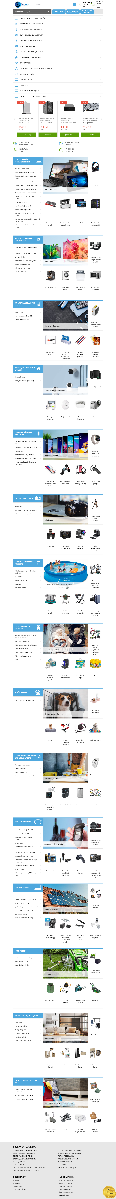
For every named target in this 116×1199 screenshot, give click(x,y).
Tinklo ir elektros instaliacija (24, 918)
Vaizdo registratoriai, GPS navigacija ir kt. (27, 874)
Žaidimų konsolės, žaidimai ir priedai (24, 226)
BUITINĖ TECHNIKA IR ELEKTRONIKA (70, 1150)
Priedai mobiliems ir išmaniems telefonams (25, 463)
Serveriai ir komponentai (23, 210)
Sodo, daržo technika (22, 965)
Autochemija (19, 843)
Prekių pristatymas (65, 1186)
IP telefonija (19, 451)
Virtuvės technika (20, 272)
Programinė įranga (21, 202)
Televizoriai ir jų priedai (22, 268)
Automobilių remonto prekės (24, 866)
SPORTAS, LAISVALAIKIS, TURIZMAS (24, 1159)
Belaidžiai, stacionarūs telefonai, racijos (25, 443)
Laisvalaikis (18, 577)
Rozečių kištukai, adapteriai (24, 910)
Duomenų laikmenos (22, 169)
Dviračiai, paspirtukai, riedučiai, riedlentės (25, 572)
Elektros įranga (20, 869)
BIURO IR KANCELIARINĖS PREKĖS (24, 1153)
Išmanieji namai (20, 377)
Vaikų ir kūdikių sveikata (23, 656)
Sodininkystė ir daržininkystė (24, 958)
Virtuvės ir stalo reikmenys (24, 1099)
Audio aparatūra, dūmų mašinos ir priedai (26, 249)
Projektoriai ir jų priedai (23, 206)
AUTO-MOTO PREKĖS (65, 1162)
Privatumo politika (19, 1189)
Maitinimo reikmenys (22, 641)
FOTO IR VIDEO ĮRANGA (66, 1156)
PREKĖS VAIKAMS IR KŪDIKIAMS (68, 1159)
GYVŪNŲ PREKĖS (19, 1162)
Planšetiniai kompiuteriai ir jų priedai (25, 197)
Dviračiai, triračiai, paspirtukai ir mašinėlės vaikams (25, 637)
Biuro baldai (19, 1022)
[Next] (101, 119)
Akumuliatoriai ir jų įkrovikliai (24, 830)
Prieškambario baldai (22, 1033)
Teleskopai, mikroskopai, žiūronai (26, 510)
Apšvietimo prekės (21, 896)
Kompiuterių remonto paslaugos (26, 189)
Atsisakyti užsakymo (65, 1195)
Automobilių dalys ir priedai (24, 856)
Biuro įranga (19, 312)
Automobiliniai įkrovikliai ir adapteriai (24, 848)
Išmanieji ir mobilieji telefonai (25, 455)
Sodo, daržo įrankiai (21, 961)
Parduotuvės (17, 1186)
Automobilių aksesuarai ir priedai (26, 852)
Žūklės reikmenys (20, 588)
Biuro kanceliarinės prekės (24, 316)
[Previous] (14, 119)
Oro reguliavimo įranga (22, 765)
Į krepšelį (27, 134)
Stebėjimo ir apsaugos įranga (25, 381)
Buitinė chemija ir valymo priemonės (23, 1091)
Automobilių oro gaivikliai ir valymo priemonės (27, 861)
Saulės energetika (21, 914)
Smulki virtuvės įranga (22, 264)
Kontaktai (16, 1183)
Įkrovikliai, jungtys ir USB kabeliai (26, 447)
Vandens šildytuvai (21, 772)
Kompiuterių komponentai (24, 182)
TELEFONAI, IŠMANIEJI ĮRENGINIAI (24, 1156)
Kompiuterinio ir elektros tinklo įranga (25, 177)
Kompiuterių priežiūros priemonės (26, 186)
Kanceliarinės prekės (22, 320)
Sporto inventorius (21, 580)
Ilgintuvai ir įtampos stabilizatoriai (26, 907)
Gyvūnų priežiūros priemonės (25, 701)
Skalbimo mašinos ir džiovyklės (25, 261)
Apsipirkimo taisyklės (66, 1180)
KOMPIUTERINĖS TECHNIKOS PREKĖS (25, 1150)
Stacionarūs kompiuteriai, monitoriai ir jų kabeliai (27, 220)
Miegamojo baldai (21, 1026)
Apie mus (16, 1180)
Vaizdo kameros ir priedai (23, 514)
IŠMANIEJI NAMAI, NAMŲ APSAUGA (69, 1153)
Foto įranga (18, 507)
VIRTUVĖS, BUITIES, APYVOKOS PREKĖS (26, 1171)
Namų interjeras (20, 1030)
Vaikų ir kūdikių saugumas (23, 652)
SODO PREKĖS (63, 1165)
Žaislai (17, 660)
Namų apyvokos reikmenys (24, 1095)
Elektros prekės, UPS (22, 903)
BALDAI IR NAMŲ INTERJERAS (67, 1168)
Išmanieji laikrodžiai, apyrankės (25, 458)
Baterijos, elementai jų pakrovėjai (26, 900)
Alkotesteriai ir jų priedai (23, 834)
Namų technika (20, 257)
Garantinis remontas (66, 1192)
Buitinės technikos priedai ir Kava (26, 253)
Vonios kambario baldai (23, 1041)
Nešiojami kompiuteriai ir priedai (26, 193)
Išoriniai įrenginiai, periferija (24, 172)
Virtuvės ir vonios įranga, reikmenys (27, 776)
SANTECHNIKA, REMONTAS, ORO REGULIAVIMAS (29, 1168)
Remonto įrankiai (20, 769)
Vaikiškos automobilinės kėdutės (26, 645)
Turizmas (18, 584)
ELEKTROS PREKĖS (19, 1165)
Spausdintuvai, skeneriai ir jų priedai (24, 214)
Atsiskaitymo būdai (65, 1183)
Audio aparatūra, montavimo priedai (24, 838)
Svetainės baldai (20, 1037)
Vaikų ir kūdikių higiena (22, 649)
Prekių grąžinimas (65, 1189)
